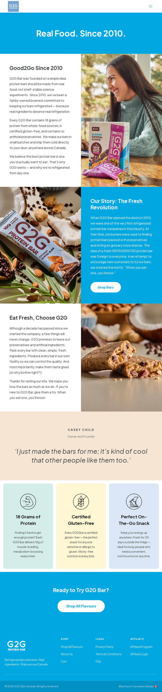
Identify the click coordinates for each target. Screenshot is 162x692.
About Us (67, 654)
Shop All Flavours (81, 606)
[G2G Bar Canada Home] (29, 645)
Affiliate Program (141, 646)
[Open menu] (150, 6)
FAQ (98, 661)
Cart (64, 661)
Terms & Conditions (109, 654)
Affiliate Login (139, 654)
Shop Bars (106, 287)
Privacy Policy (105, 646)
